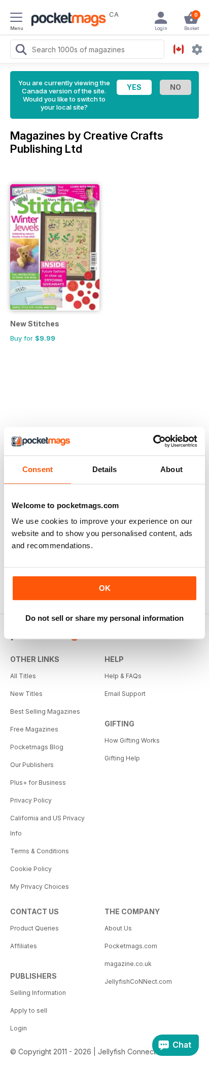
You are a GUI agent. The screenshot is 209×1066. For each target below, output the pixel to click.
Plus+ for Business (38, 782)
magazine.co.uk (128, 964)
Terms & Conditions (39, 851)
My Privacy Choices (39, 886)
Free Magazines (34, 729)
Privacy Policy (31, 800)
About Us (118, 928)
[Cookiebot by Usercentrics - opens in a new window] (153, 441)
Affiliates (23, 946)
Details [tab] (104, 469)
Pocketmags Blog (36, 747)
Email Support (125, 693)
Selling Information (38, 992)
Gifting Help (122, 758)
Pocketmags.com (130, 946)
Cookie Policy (31, 869)
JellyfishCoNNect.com (138, 981)
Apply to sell (28, 1010)
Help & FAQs (123, 676)
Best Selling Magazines (45, 711)
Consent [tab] (37, 469)
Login (18, 1028)
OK (105, 588)
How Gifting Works (132, 740)
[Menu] (16, 19)
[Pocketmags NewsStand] (65, 20)
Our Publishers (32, 765)
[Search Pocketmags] (20, 50)
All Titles (23, 676)
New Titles (26, 693)
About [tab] (171, 469)
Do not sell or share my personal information (104, 618)
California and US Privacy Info (47, 825)
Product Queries (34, 928)
